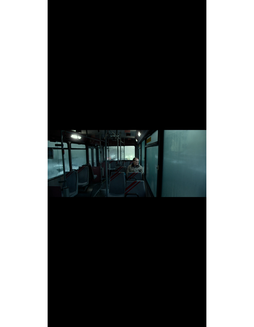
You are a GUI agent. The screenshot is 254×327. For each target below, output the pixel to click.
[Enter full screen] (203, 324)
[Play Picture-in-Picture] (200, 324)
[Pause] (50, 324)
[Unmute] (53, 324)
